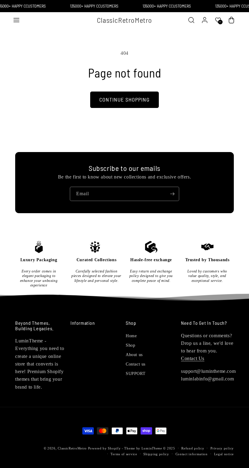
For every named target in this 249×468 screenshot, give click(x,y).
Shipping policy (156, 454)
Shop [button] (131, 323)
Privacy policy (222, 448)
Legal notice (224, 454)
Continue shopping (124, 99)
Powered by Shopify (104, 448)
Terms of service (124, 454)
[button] (16, 20)
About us (134, 354)
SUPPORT (135, 373)
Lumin (152, 448)
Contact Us (192, 358)
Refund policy (192, 448)
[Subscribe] (172, 194)
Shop (130, 345)
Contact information (192, 454)
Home (131, 336)
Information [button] (82, 323)
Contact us (135, 364)
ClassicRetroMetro (72, 448)
